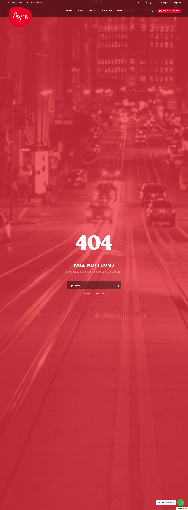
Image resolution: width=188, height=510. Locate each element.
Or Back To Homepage (94, 293)
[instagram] (155, 2)
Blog (119, 11)
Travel (92, 11)
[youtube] (151, 2)
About (81, 11)
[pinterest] (142, 2)
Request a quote (171, 11)
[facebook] (138, 2)
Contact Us (106, 11)
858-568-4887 (17, 2)
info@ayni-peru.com (39, 2)
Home (69, 11)
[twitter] (146, 2)
